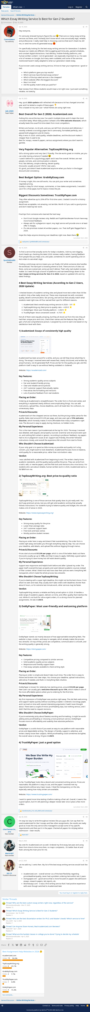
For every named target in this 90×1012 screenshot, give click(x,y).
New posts (5, 11)
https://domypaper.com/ (36, 649)
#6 (87, 861)
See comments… (7, 995)
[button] (24, 7)
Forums (6, 7)
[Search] (86, 7)
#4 (87, 817)
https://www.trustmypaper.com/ (39, 794)
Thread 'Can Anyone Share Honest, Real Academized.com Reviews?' (33, 926)
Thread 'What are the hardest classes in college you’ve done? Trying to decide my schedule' (42, 934)
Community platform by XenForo (45, 1010)
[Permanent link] (74, 114)
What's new (17, 7)
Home (83, 1005)
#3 (87, 248)
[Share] (83, 27)
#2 (87, 98)
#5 (87, 841)
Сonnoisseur (7, 22)
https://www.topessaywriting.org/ (40, 513)
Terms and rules (57, 1005)
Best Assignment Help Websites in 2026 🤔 (22, 951)
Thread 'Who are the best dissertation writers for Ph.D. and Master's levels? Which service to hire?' (45, 918)
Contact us (46, 1005)
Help (77, 1005)
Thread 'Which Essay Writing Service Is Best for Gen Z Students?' (32, 910)
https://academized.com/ (36, 370)
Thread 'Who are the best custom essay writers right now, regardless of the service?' (40, 903)
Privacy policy (69, 1005)
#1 (87, 27)
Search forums (15, 11)
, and (35, 242)
